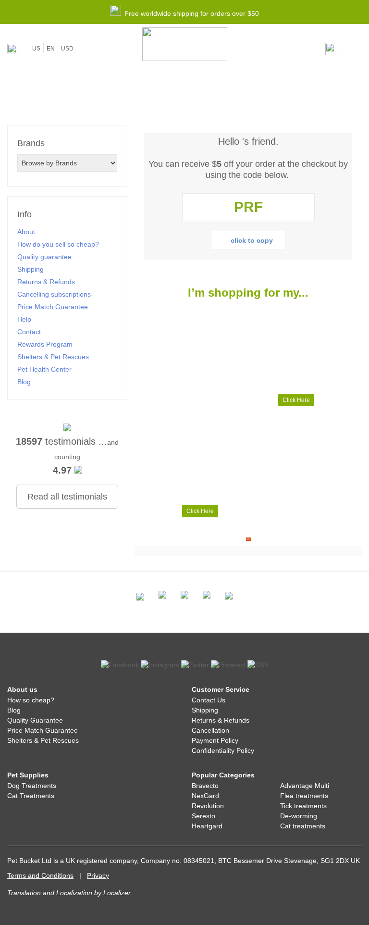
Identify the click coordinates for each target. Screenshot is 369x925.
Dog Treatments (31, 785)
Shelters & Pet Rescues (53, 357)
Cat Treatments (30, 796)
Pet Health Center (44, 369)
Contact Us (208, 700)
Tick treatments (303, 806)
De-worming (298, 816)
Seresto (203, 816)
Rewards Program (45, 344)
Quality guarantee (44, 257)
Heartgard (207, 826)
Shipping (30, 269)
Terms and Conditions (40, 875)
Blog (24, 382)
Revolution (208, 806)
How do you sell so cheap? (58, 244)
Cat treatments (302, 826)
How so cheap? (30, 700)
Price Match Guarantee (52, 307)
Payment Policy (215, 740)
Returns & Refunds (46, 282)
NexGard (205, 796)
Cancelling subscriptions (54, 294)
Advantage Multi (304, 785)
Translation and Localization (49, 893)
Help (24, 319)
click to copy (252, 240)
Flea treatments (304, 796)
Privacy (98, 875)
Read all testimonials (67, 496)
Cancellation (210, 730)
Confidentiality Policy (223, 750)
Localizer (117, 893)
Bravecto (205, 785)
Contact (29, 332)
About (26, 232)
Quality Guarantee (35, 720)
